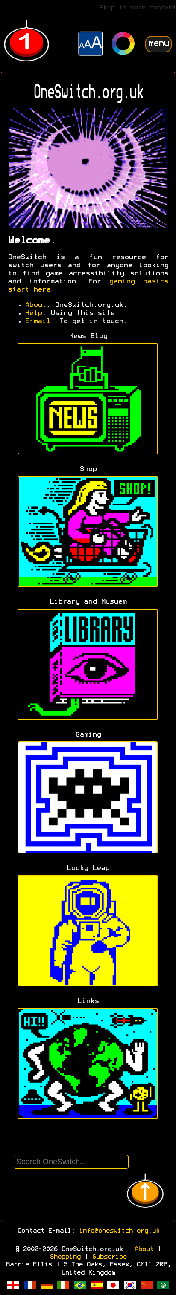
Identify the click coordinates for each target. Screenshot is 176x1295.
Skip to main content (137, 8)
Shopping (65, 1257)
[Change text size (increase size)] (90, 44)
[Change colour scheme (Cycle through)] (123, 44)
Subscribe (109, 1257)
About (35, 305)
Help (33, 313)
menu (158, 44)
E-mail (37, 321)
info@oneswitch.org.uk (119, 1231)
